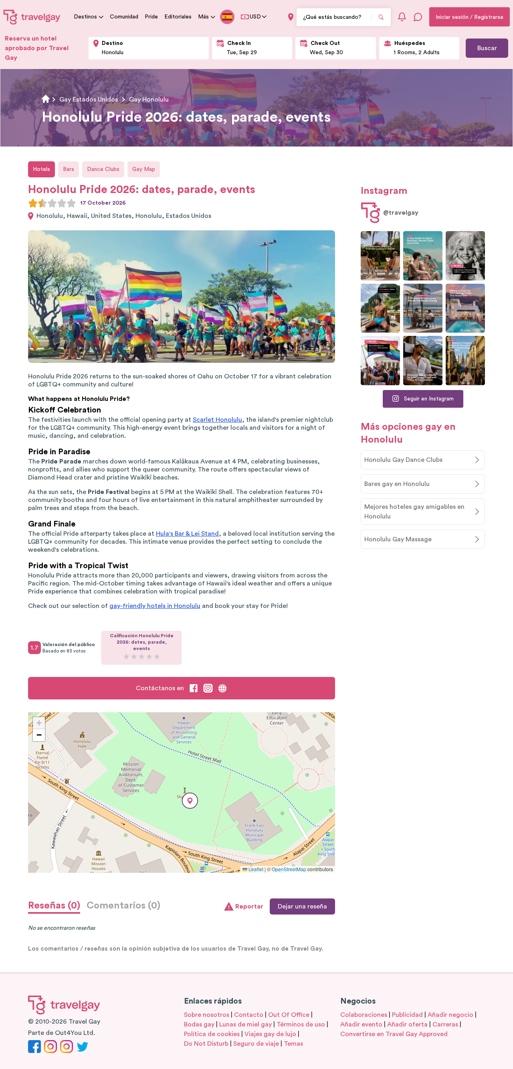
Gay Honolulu (149, 99)
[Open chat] (418, 17)
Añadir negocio (450, 1015)
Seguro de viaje (256, 1044)
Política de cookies (212, 1034)
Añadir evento (361, 1024)
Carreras (445, 1024)
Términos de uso (301, 1024)
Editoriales (178, 17)
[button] (190, 801)
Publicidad (407, 1015)
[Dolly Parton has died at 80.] (465, 255)
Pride (151, 17)
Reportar (249, 906)
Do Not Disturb (206, 1044)
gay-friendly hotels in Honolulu (154, 606)
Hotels (41, 169)
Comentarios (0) (123, 905)
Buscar (487, 48)
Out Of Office (288, 1015)
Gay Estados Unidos (88, 99)
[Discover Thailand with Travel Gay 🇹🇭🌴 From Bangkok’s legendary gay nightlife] (380, 308)
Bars (68, 169)
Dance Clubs (103, 169)
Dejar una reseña (302, 906)
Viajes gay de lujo (270, 1034)
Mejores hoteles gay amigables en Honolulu (414, 512)
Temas (293, 1044)
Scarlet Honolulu (217, 420)
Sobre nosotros (206, 1015)
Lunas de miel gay (245, 1024)
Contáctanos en (160, 688)
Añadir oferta (407, 1024)
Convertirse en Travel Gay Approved (394, 1034)
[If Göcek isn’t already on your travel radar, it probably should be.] (380, 255)
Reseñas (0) (54, 905)
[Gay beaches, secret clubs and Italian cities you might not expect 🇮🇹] (422, 255)
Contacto (248, 1015)
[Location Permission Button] (290, 17)
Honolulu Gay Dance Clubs (403, 460)
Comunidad (124, 17)
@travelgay (400, 212)
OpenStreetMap (289, 869)
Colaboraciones (363, 1015)
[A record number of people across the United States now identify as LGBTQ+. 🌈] (380, 360)
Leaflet (255, 869)
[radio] (33, 203)
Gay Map (143, 169)
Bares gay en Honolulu (397, 484)
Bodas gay (199, 1024)
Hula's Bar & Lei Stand (187, 533)
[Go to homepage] (32, 16)
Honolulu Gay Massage (398, 539)
